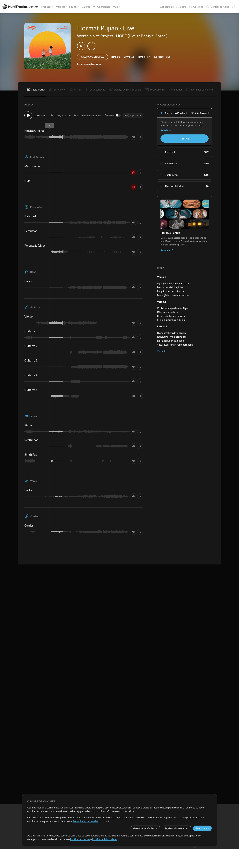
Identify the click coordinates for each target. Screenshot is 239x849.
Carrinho (198, 6)
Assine (184, 138)
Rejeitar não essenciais (176, 828)
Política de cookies (80, 839)
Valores (86, 6)
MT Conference (101, 6)
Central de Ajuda (220, 6)
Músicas (60, 6)
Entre (183, 6)
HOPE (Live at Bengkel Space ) (141, 35)
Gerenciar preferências (145, 828)
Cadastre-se (167, 6)
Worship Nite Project (95, 35)
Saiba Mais (165, 130)
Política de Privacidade (104, 839)
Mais (115, 6)
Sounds (73, 6)
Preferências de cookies (85, 821)
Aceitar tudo (202, 828)
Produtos (46, 6)
